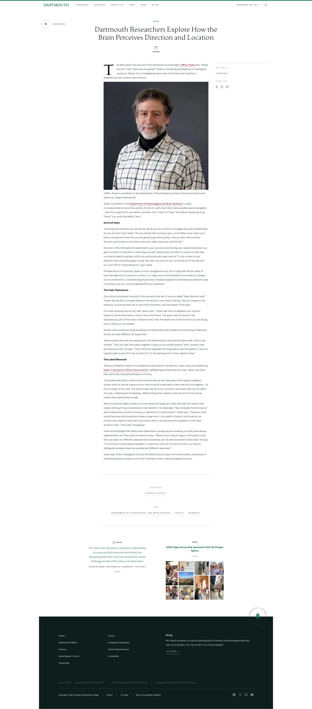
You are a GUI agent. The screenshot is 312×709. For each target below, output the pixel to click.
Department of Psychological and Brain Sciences (156, 203)
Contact (61, 636)
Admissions (82, 5)
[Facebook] (234, 695)
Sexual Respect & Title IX (68, 656)
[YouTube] (252, 695)
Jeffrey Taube (187, 64)
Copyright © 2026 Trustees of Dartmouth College (78, 695)
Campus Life (117, 5)
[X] (240, 695)
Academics (99, 5)
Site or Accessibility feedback (148, 695)
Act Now (171, 651)
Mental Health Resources (118, 649)
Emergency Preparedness (118, 642)
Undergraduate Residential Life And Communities (175, 682)
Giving (155, 5)
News (143, 5)
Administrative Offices (67, 642)
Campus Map (63, 663)
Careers (111, 636)
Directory (62, 649)
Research (194, 513)
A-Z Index (124, 695)
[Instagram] (246, 695)
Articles (156, 21)
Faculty (179, 513)
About (132, 5)
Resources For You (247, 5)
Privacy (109, 695)
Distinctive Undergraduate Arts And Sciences (129, 682)
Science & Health (155, 493)
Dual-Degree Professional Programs (89, 682)
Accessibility (113, 656)
